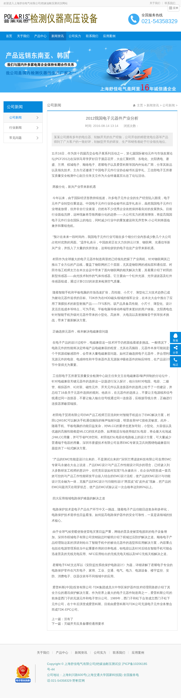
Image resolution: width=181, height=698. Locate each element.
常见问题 (15, 137)
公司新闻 (15, 107)
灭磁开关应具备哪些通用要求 (84, 623)
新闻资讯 (57, 36)
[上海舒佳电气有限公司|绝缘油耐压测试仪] (50, 18)
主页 (140, 105)
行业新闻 (15, 127)
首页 (9, 36)
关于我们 (155, 3)
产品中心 (40, 36)
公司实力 (75, 36)
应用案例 (109, 36)
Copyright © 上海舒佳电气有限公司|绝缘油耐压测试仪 (84, 664)
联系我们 (92, 36)
